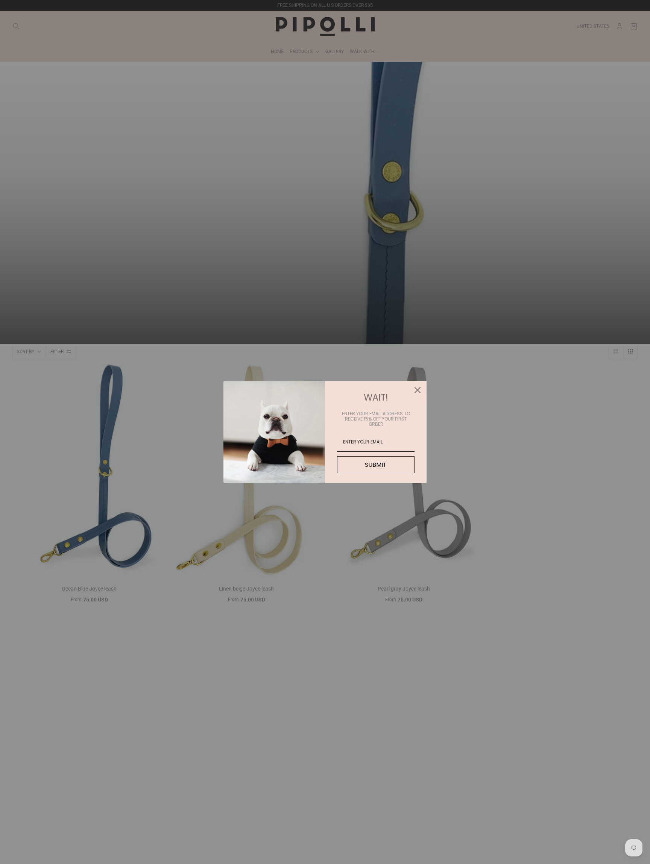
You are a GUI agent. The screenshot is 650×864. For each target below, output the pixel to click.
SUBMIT (376, 464)
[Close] (418, 390)
